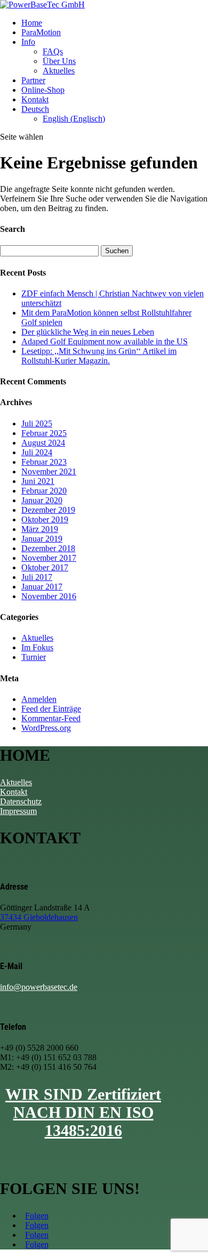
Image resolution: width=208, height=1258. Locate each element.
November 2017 (48, 557)
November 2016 (48, 596)
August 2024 (43, 442)
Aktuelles (59, 70)
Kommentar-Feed (51, 718)
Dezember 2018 (48, 548)
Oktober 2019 (44, 519)
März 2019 (39, 529)
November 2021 (48, 471)
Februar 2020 (44, 490)
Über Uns (59, 61)
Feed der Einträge (51, 708)
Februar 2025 (44, 433)
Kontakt (35, 99)
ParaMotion (41, 32)
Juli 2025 (36, 423)
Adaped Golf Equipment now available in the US (104, 341)
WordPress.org (46, 727)
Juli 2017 (36, 577)
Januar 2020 (41, 500)
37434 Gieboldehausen (39, 917)
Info (28, 41)
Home (31, 22)
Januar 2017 (41, 586)
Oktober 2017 (44, 567)
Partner (33, 80)
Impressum (18, 811)
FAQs (53, 51)
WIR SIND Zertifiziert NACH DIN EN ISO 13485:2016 (83, 1112)
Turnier (33, 657)
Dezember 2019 (48, 509)
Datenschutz (21, 801)
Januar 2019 (41, 538)
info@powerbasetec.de (38, 986)
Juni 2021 (37, 481)
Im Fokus (37, 647)
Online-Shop (43, 89)
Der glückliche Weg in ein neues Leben (87, 331)
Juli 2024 (36, 452)
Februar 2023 (44, 461)
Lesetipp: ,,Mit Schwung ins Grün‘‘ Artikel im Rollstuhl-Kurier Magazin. (99, 355)
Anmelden (39, 699)
